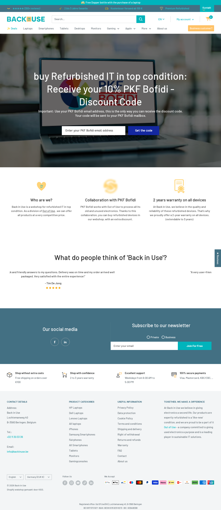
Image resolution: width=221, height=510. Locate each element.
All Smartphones (78, 445)
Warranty (123, 445)
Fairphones (75, 439)
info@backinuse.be (17, 451)
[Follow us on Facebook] (65, 482)
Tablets (64, 28)
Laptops (27, 28)
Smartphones (46, 28)
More (144, 28)
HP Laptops (75, 407)
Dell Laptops (76, 413)
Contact (122, 455)
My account (184, 19)
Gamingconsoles (78, 461)
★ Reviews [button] (217, 258)
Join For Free (195, 345)
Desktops (79, 28)
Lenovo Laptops (78, 418)
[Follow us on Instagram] (71, 482)
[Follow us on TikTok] (84, 482)
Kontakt (207, 7)
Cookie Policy (125, 418)
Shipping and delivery (130, 429)
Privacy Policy (125, 407)
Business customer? (201, 28)
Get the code (143, 130)
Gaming (111, 28)
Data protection (127, 413)
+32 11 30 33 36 (15, 436)
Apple (128, 28)
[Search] (140, 19)
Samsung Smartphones (82, 434)
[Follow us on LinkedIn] (91, 482)
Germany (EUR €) (35, 477)
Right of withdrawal (129, 434)
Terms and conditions (130, 423)
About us (162, 28)
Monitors (96, 28)
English (12, 477)
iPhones (73, 429)
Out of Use (170, 427)
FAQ (120, 450)
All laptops (75, 423)
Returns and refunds (129, 439)
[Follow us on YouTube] (78, 482)
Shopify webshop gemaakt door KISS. (25, 489)
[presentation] (5, 282)
